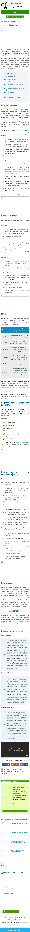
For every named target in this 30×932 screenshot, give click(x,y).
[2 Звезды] (11, 769)
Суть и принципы (10, 76)
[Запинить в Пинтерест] (26, 764)
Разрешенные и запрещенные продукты (14, 85)
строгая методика (23, 130)
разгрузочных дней (7, 119)
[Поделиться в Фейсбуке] (4, 764)
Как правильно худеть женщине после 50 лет (18, 842)
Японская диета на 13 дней (19, 823)
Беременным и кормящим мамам (16, 505)
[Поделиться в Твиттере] (22, 764)
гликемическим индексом (20, 163)
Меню (7, 81)
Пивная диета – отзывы (12, 97)
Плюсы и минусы (10, 79)
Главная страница (6, 21)
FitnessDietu (11, 917)
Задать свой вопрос (15, 811)
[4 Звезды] (4, 771)
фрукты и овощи (11, 434)
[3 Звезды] (18, 769)
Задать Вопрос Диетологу (15, 17)
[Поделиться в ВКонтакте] (8, 764)
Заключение (9, 95)
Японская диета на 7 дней (19, 832)
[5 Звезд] (11, 771)
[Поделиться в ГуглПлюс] (17, 764)
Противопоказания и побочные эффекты (14, 89)
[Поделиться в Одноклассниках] (13, 764)
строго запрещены (22, 442)
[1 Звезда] (4, 769)
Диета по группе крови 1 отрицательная (18, 851)
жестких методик (12, 589)
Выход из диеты (10, 92)
